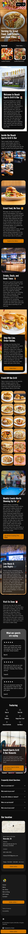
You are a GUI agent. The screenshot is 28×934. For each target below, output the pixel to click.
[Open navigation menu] (23, 4)
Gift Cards (5, 894)
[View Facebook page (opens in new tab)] (3, 919)
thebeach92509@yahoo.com (10, 856)
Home (4, 885)
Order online (13, 866)
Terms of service (6, 908)
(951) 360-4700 (7, 852)
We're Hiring (6, 892)
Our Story (5, 889)
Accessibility (5, 911)
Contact (4, 896)
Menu (19, 4)
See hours (21, 862)
